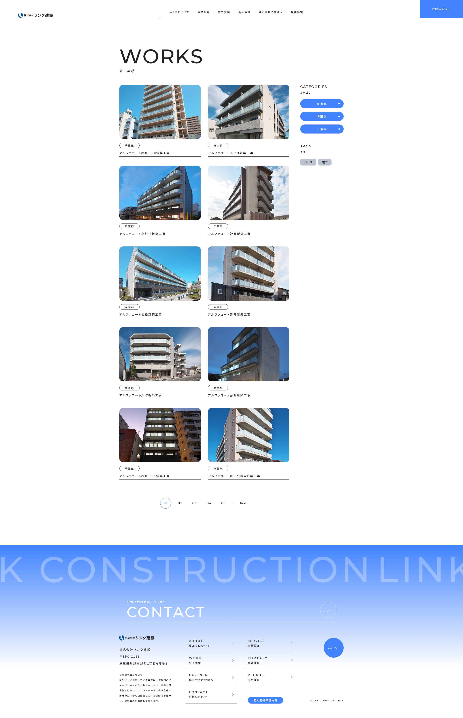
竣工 (325, 162)
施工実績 (224, 12)
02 (180, 503)
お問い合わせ (441, 9)
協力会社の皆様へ (271, 12)
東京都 (322, 104)
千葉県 (322, 129)
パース (308, 162)
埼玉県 (322, 116)
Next (243, 503)
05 (223, 503)
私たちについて (179, 12)
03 (194, 503)
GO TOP (334, 647)
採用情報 (297, 12)
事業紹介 (204, 12)
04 (209, 503)
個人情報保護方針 (265, 700)
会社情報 (244, 12)
